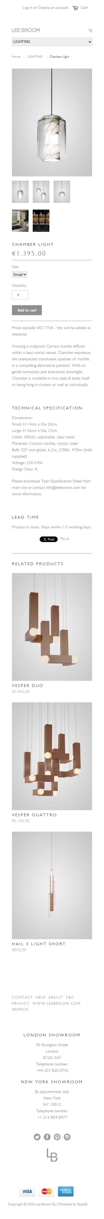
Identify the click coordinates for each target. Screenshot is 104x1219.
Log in (27, 8)
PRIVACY (21, 1004)
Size (15, 267)
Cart (84, 8)
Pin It (64, 539)
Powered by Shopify (73, 1204)
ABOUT (55, 998)
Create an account (53, 8)
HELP (41, 998)
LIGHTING (35, 57)
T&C (70, 998)
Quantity (19, 286)
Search (20, 1010)
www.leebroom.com (56, 1004)
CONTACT (22, 998)
